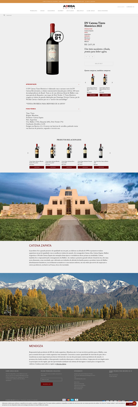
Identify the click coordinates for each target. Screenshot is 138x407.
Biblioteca (80, 10)
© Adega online (10, 400)
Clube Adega (91, 10)
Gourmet (61, 10)
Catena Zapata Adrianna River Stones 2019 (68, 162)
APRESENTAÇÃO (31, 84)
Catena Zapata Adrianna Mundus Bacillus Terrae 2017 (105, 89)
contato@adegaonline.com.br (80, 378)
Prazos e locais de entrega (79, 383)
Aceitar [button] (131, 404)
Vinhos (42, 10)
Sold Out (99, 63)
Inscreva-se (47, 384)
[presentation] (85, 82)
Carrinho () (130, 6)
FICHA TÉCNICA (31, 109)
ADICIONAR (93, 95)
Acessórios (51, 10)
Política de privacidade (78, 387)
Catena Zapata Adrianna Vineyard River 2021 (85, 162)
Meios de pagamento (78, 388)
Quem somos (76, 382)
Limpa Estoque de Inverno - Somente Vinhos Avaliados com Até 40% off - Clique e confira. (69, 1)
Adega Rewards (103, 10)
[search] (70, 15)
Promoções (33, 10)
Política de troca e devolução (79, 385)
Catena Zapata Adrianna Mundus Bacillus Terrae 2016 (92, 89)
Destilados (70, 10)
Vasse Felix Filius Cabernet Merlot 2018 (101, 162)
